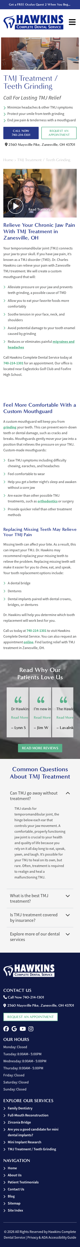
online (28, 642)
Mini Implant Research (24, 1142)
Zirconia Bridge (19, 1122)
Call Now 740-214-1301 (21, 133)
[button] (6, 1029)
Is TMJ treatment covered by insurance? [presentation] (34, 917)
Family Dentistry (20, 1108)
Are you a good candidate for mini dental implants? (33, 1132)
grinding (9, 427)
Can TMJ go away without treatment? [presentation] (34, 795)
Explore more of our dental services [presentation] (35, 936)
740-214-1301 (13, 363)
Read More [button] (19, 717)
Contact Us (16, 1189)
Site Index (15, 1210)
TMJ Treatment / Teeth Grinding (32, 1149)
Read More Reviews (40, 748)
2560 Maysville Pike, (41, 144)
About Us (15, 1175)
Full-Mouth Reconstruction (28, 1115)
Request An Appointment (59, 133)
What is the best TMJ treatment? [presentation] (29, 898)
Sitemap (14, 1203)
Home (8, 160)
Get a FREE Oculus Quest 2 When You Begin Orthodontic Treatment (40, 4)
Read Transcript (40, 209)
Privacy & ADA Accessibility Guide (51, 1237)
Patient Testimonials (23, 1182)
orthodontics (48, 501)
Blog (11, 1196)
